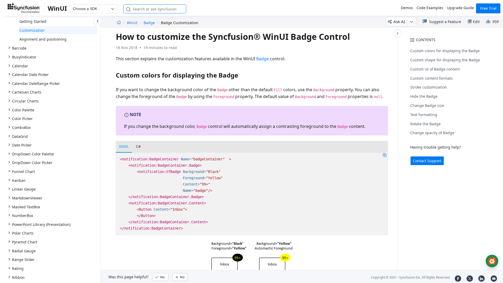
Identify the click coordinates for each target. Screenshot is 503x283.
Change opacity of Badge (432, 132)
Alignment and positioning (43, 39)
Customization (32, 30)
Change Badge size (427, 105)
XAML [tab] (124, 146)
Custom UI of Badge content (435, 69)
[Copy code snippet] (384, 155)
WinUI (133, 22)
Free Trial (488, 8)
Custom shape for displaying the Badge (445, 59)
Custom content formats (431, 78)
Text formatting (423, 114)
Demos (407, 7)
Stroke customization (428, 87)
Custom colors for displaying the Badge (445, 50)
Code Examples (430, 7)
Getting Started (32, 21)
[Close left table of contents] (97, 21)
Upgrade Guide (460, 7)
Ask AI (399, 21)
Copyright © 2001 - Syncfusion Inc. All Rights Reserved (410, 277)
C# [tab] (138, 146)
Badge (149, 22)
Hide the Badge (424, 96)
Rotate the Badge (425, 123)
